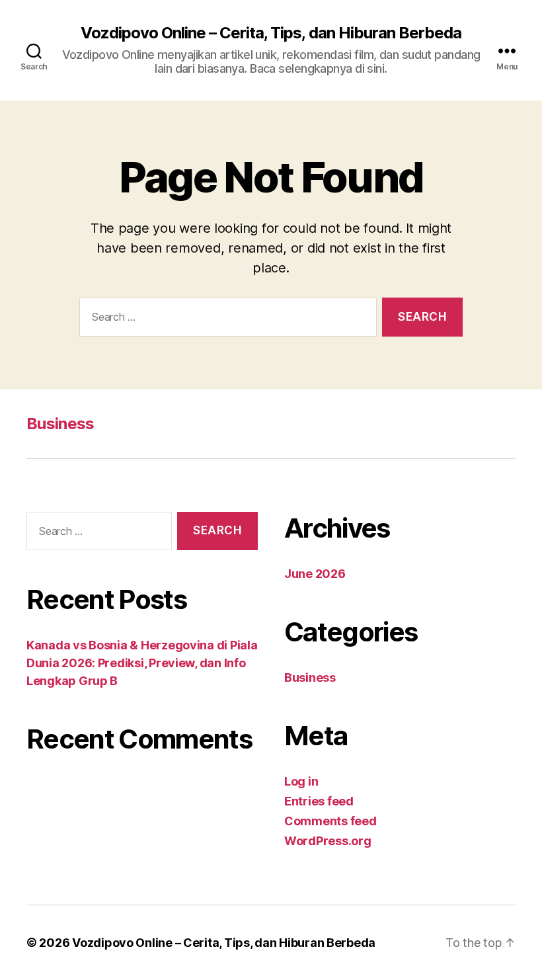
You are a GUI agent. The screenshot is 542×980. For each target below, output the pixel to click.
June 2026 (315, 574)
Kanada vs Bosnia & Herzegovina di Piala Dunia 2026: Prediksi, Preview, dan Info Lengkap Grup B (141, 663)
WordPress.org (327, 841)
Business (60, 423)
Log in (301, 781)
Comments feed (330, 821)
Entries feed (319, 801)
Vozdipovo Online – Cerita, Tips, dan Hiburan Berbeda (271, 33)
